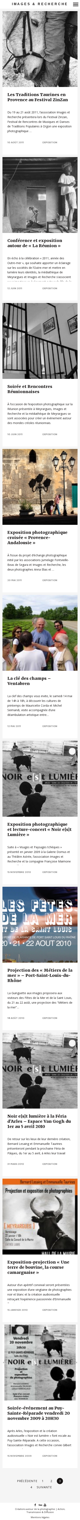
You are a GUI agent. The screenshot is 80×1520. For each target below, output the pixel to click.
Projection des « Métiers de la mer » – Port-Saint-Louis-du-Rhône (39, 975)
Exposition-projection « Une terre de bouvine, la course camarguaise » (38, 1267)
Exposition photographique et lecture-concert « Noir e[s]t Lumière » (39, 829)
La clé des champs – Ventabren (29, 681)
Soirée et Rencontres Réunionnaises (29, 389)
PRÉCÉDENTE (27, 1481)
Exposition (50, 142)
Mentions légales (40, 1517)
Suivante (44, 1487)
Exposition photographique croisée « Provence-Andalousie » (37, 537)
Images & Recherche (40, 4)
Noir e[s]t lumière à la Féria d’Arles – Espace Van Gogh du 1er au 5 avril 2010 (39, 1121)
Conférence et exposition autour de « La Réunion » (34, 243)
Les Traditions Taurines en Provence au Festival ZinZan (37, 97)
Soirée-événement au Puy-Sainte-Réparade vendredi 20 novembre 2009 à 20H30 (38, 1413)
